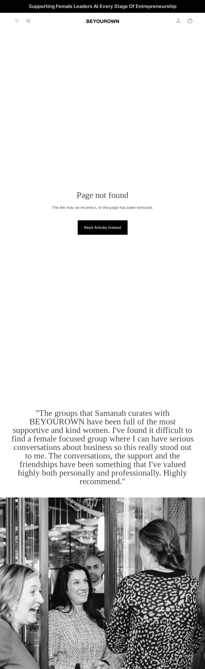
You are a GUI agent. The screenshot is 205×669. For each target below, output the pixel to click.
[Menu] (17, 21)
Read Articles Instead (102, 227)
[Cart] (190, 21)
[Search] (28, 21)
